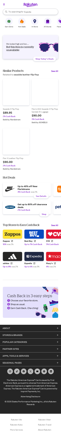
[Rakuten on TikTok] (17, 371)
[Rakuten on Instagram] (10, 371)
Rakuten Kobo (16, 424)
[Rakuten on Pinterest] (44, 371)
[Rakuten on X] (30, 371)
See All (54, 71)
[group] (16, 100)
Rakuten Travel (44, 424)
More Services (16, 430)
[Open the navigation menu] (4, 4)
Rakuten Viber (44, 419)
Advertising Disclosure (30, 396)
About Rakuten (44, 430)
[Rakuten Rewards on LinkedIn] (51, 371)
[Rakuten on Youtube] (37, 371)
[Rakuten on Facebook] (24, 371)
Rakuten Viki (16, 419)
